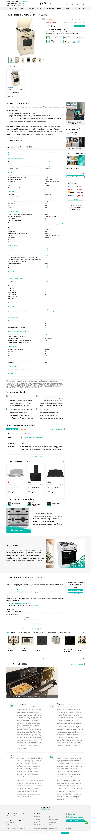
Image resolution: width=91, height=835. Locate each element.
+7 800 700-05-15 (23, 1)
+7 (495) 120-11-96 (75, 209)
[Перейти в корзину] (78, 4)
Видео (50, 824)
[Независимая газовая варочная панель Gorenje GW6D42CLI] (13, 640)
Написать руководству (75, 820)
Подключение (37, 819)
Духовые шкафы (38, 632)
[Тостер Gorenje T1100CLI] (55, 640)
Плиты (13, 632)
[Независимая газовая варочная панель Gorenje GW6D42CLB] (41, 640)
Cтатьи (51, 816)
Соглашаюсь (65, 832)
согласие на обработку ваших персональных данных (32, 832)
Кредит (35, 822)
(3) (62, 484)
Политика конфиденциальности (40, 828)
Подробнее (75, 199)
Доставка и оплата (38, 817)
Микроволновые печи (24, 632)
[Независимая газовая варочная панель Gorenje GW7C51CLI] (84, 640)
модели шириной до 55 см (22, 591)
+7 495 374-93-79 (11, 3)
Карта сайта (69, 828)
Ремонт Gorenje (53, 822)
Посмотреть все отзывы (56, 429)
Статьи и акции (66, 1)
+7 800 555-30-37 (11, 5)
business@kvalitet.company (74, 817)
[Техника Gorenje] (45, 3)
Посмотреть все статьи (75, 176)
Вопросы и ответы (53, 819)
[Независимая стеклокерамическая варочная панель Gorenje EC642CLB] (70, 640)
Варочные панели (51, 632)
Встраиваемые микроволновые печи (69, 632)
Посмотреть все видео (77, 664)
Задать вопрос (75, 590)
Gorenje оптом (37, 816)
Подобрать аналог (79, 25)
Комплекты (69, 8)
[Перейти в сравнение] (72, 4)
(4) (23, 89)
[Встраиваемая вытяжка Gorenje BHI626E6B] (55, 473)
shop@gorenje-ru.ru (72, 814)
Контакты (36, 825)
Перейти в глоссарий (38, 527)
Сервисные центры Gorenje (40, 824)
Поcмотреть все (75, 593)
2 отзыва (56, 19)
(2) (43, 484)
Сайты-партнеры (53, 825)
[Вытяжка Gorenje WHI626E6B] (35, 473)
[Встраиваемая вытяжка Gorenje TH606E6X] (15, 473)
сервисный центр (34, 619)
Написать (75, 214)
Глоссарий (51, 817)
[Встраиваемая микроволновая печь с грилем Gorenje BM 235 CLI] (27, 640)
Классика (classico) (49, 161)
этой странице (35, 605)
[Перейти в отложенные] (67, 4)
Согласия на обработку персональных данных (46, 833)
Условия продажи (38, 821)
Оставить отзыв (12, 429)
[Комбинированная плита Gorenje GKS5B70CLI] (15, 78)
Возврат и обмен (53, 821)
